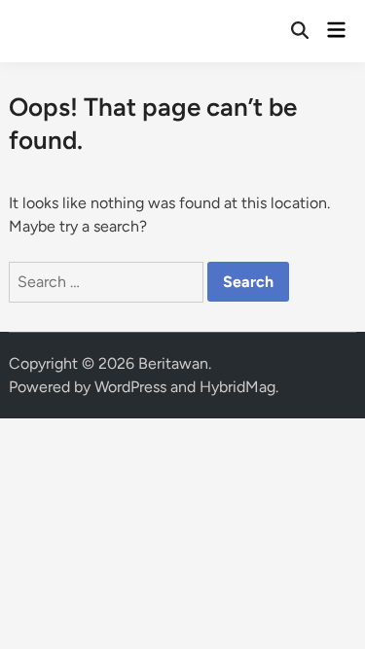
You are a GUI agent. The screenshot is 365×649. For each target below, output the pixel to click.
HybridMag (237, 387)
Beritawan (173, 363)
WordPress (130, 387)
